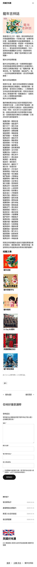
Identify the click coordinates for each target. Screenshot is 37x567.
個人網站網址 (7, 462)
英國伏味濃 (7, 3)
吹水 (23, 375)
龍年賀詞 (29, 394)
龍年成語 (8, 394)
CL (9, 375)
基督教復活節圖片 (9, 508)
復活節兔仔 (7, 502)
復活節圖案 (7, 519)
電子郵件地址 (7, 454)
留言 (4, 423)
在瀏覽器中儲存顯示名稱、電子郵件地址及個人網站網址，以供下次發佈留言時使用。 (19, 471)
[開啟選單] (33, 3)
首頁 (8, 563)
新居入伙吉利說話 (9, 514)
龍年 (5, 383)
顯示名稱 (6, 445)
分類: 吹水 (17, 563)
